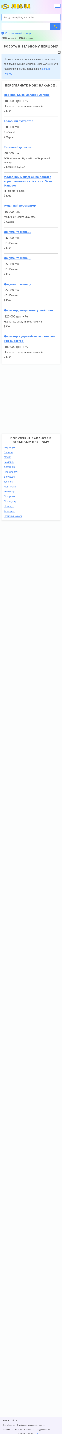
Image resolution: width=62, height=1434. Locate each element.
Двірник (8, 481)
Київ (8, 111)
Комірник (9, 462)
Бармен (8, 452)
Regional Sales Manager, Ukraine (27, 94)
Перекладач (10, 472)
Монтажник (10, 486)
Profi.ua (18, 1430)
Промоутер (10, 501)
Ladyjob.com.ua (43, 1430)
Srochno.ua (8, 1430)
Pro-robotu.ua (9, 1425)
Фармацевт (10, 447)
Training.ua (21, 1425)
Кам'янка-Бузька (15, 167)
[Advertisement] (31, 397)
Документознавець (17, 231)
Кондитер (9, 491)
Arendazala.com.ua (36, 1425)
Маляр (7, 457)
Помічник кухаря (13, 516)
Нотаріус (9, 506)
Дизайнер (9, 467)
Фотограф (9, 511)
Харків (10, 137)
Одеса (10, 221)
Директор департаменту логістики (28, 310)
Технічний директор (18, 147)
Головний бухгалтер (18, 121)
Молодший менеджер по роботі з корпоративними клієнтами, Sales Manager (28, 181)
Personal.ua (29, 1430)
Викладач (9, 476)
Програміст (10, 496)
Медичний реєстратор (20, 205)
